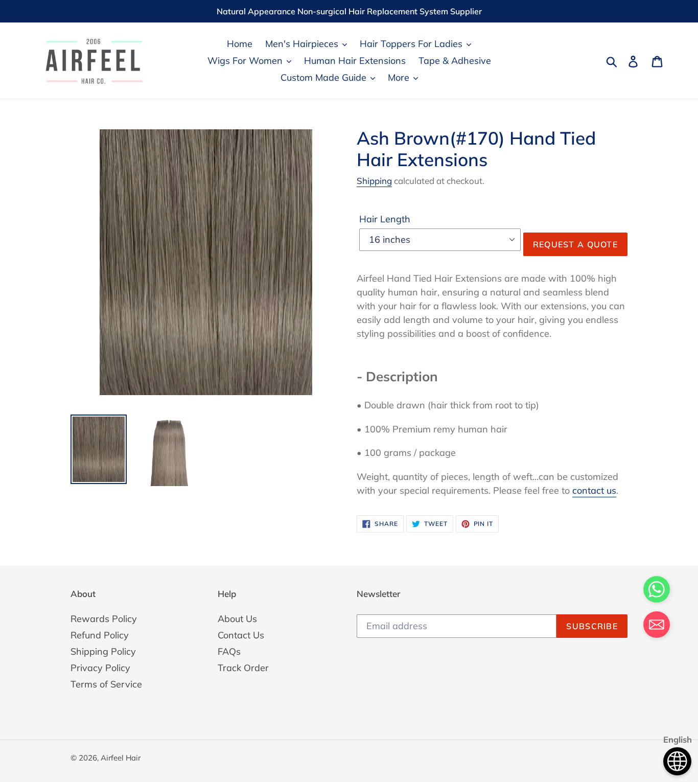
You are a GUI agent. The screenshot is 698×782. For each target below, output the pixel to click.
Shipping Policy (103, 651)
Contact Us (241, 635)
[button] (656, 626)
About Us (237, 619)
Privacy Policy (100, 668)
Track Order (243, 668)
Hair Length (384, 219)
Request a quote (575, 244)
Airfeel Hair (121, 758)
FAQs (229, 651)
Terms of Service (106, 684)
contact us (594, 490)
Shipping (374, 180)
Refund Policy (100, 635)
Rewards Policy (104, 619)
